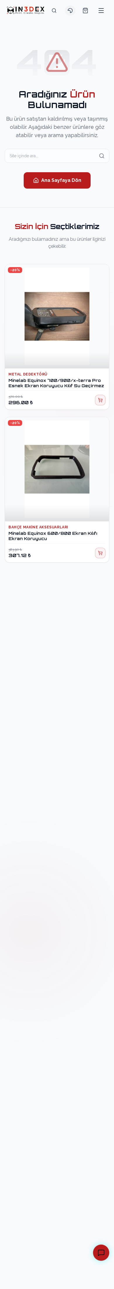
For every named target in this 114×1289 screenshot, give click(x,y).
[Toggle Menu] (101, 10)
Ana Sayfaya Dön (61, 180)
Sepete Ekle (60, 358)
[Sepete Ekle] (100, 400)
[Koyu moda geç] (70, 10)
